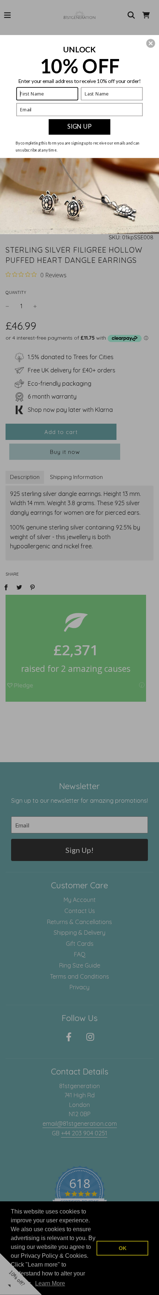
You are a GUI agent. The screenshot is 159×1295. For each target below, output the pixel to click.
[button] (150, 43)
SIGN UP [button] (79, 126)
